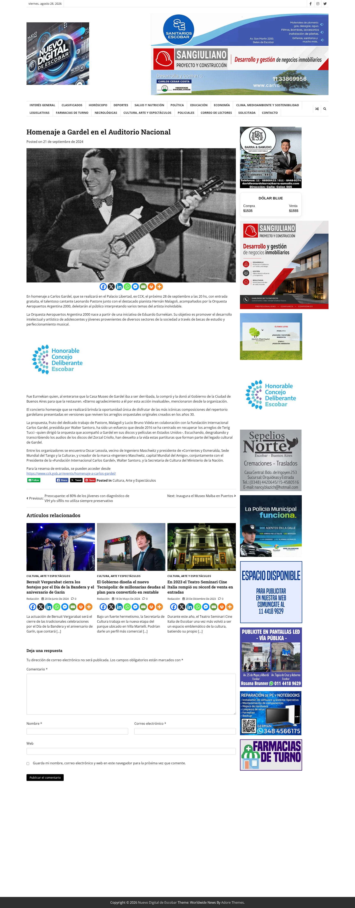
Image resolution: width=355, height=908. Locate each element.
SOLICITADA (247, 113)
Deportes (121, 105)
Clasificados (72, 105)
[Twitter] (324, 3)
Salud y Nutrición (149, 105)
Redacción (33, 599)
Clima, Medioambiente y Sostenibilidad (267, 105)
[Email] (143, 286)
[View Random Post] (317, 109)
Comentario (37, 669)
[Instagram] (317, 3)
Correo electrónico (150, 723)
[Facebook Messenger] (135, 286)
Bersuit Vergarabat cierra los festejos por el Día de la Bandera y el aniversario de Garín (60, 587)
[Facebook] (310, 3)
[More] (159, 286)
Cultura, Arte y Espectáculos (147, 113)
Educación (198, 105)
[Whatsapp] (127, 286)
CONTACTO (270, 113)
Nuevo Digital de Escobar (157, 902)
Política (177, 105)
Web (30, 743)
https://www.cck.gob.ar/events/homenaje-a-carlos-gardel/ (71, 473)
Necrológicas (106, 113)
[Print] (151, 286)
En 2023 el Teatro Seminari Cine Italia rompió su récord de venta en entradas (200, 587)
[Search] (324, 109)
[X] (111, 286)
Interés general (42, 105)
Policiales (186, 113)
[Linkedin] (119, 286)
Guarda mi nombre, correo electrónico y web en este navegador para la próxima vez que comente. (109, 763)
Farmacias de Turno (72, 113)
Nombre (34, 723)
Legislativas (40, 113)
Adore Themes (232, 902)
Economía (222, 105)
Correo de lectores (216, 113)
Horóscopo (98, 105)
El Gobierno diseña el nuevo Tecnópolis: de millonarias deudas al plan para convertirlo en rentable (131, 587)
